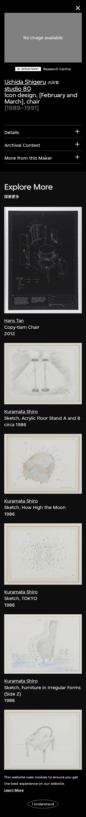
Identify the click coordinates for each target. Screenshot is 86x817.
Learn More (14, 790)
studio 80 (17, 88)
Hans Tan (14, 320)
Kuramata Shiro (21, 411)
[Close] (78, 8)
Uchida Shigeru (25, 81)
